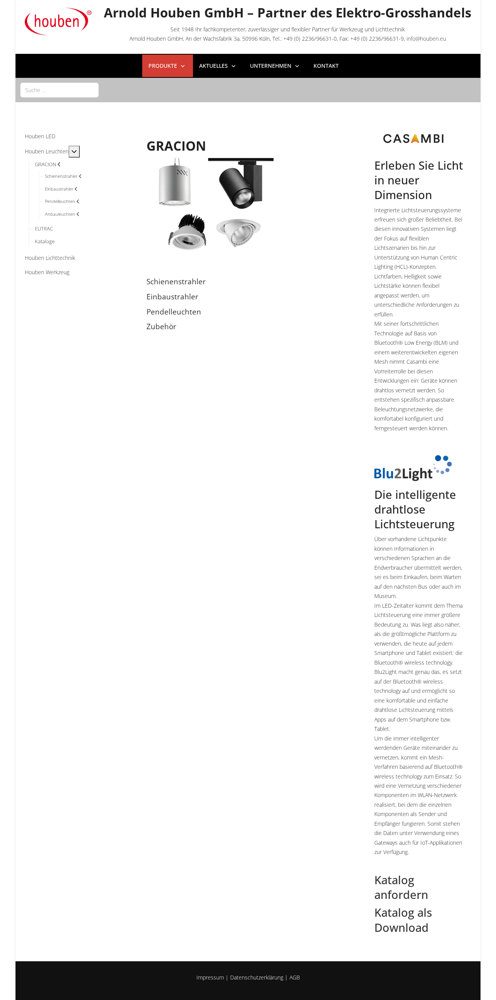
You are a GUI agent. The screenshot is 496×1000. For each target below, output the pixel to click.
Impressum (210, 977)
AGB (294, 977)
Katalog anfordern (401, 887)
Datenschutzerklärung (256, 977)
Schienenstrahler (176, 281)
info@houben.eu (426, 38)
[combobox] (59, 90)
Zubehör (161, 326)
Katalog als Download (403, 920)
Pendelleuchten (173, 311)
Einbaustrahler (172, 296)
